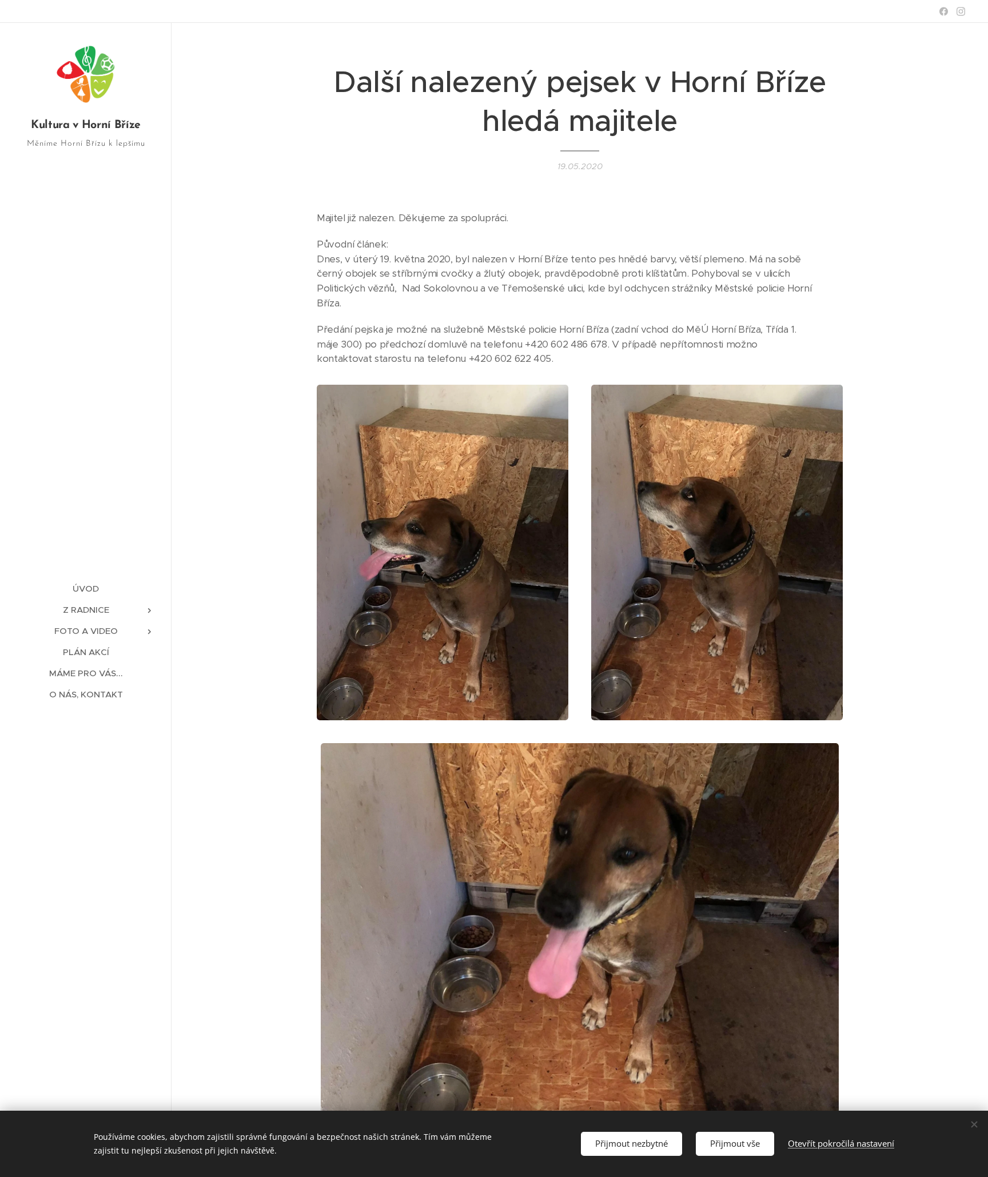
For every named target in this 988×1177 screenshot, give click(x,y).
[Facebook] (944, 11)
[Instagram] (961, 11)
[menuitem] (85, 588)
